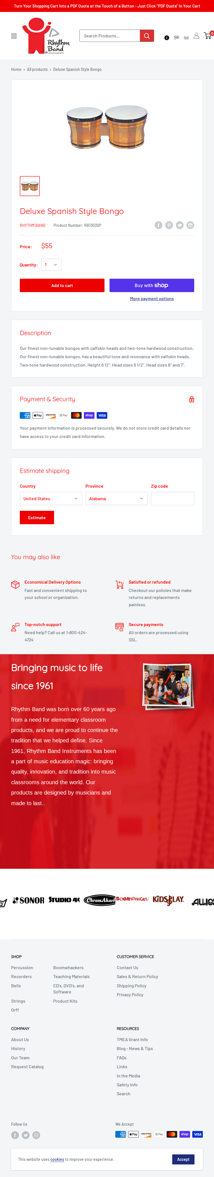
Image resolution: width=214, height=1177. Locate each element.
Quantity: (29, 264)
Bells (16, 985)
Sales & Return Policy (137, 976)
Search (123, 1093)
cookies (57, 1159)
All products (37, 69)
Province (94, 485)
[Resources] (176, 35)
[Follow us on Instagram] (36, 1135)
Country (28, 485)
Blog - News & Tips (135, 1048)
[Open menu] (14, 36)
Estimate (37, 517)
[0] (207, 35)
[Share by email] (190, 224)
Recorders (21, 976)
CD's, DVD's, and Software (68, 988)
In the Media (128, 1075)
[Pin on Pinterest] (169, 224)
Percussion (22, 967)
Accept (183, 1159)
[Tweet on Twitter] (180, 224)
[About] (166, 35)
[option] (18, 899)
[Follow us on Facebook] (15, 1135)
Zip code (159, 485)
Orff (15, 1009)
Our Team (20, 1057)
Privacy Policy (130, 994)
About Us (20, 1039)
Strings (18, 1000)
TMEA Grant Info (132, 1039)
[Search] (147, 36)
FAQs (122, 1057)
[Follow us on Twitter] (26, 1135)
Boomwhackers (68, 967)
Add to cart (62, 285)
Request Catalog (27, 1066)
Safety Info (127, 1084)
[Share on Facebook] (158, 224)
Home (16, 69)
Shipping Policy (132, 985)
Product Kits (65, 1000)
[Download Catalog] (186, 35)
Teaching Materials (71, 976)
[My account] (196, 36)
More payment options (152, 298)
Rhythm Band (32, 225)
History (18, 1048)
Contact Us (127, 967)
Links (122, 1066)
